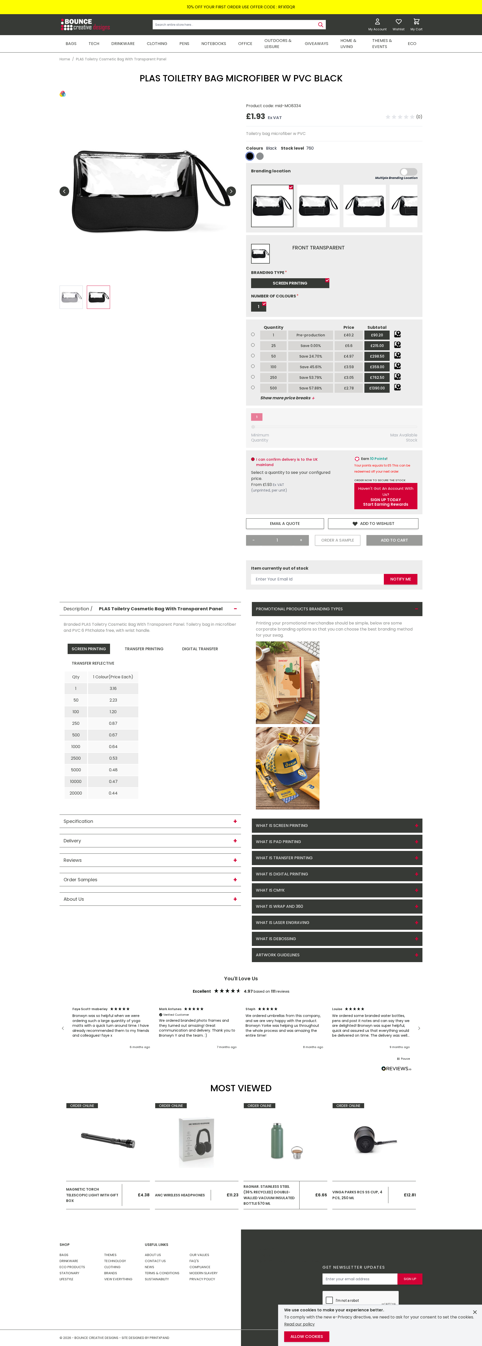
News (149, 1267)
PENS (184, 44)
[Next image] (231, 191)
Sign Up (410, 1279)
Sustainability (157, 1279)
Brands (110, 1273)
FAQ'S (194, 1261)
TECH (94, 44)
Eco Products (72, 1267)
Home (65, 59)
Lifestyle (66, 1279)
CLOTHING (157, 44)
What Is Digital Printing (282, 874)
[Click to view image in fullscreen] (148, 191)
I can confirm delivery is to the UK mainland (287, 462)
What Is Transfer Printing (284, 858)
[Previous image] (64, 191)
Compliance (200, 1267)
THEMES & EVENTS (382, 44)
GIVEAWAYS (316, 44)
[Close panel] (475, 1312)
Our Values (199, 1254)
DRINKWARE (123, 44)
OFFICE (245, 44)
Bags (64, 1254)
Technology (115, 1261)
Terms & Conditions (162, 1273)
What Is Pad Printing (278, 842)
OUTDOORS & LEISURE (277, 44)
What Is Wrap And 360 (279, 906)
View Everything (118, 1279)
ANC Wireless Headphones (180, 1195)
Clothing (112, 1267)
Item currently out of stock (279, 568)
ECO (412, 44)
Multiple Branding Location (396, 178)
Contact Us (155, 1261)
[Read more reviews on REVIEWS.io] (396, 1069)
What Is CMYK (270, 890)
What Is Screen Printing (282, 825)
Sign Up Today (385, 500)
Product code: (260, 106)
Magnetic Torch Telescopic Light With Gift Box (92, 1195)
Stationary (69, 1273)
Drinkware (69, 1261)
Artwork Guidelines (278, 955)
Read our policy (299, 1324)
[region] (241, 1028)
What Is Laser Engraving (282, 922)
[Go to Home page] (85, 24)
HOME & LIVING (348, 44)
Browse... (397, 334)
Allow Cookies (306, 1336)
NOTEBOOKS (213, 44)
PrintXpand (374, 1261)
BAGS (71, 44)
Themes (110, 1254)
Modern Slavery (204, 1273)
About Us (153, 1254)
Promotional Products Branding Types (299, 609)
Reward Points (266, 1252)
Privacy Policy (202, 1279)
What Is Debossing (276, 939)
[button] (404, 117)
